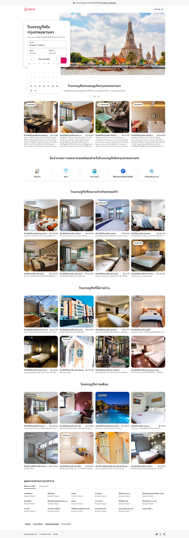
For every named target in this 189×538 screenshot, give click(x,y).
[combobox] (47, 45)
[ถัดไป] (98, 96)
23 (31, 86)
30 (31, 91)
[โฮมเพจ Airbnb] (29, 9)
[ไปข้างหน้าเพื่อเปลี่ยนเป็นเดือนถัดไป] (56, 59)
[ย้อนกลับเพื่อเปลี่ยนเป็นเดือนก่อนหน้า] (31, 59)
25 (40, 86)
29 (57, 86)
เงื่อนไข (55, 534)
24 (35, 86)
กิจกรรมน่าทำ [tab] (44, 486)
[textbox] (37, 53)
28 (53, 86)
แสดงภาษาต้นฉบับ (109, 3)
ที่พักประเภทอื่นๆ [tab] (30, 486)
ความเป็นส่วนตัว (45, 534)
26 (44, 86)
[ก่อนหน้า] (90, 96)
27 (48, 86)
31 (35, 91)
